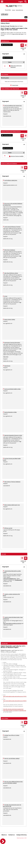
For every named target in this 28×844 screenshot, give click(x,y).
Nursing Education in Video (10, 412)
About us (4, 835)
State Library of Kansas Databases (12, 481)
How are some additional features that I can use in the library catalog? (13, 782)
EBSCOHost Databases (9, 250)
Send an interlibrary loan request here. (13, 105)
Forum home (15, 85)
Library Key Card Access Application (16, 66)
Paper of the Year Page (17, 34)
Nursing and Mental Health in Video (12, 389)
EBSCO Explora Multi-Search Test (12, 505)
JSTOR (5, 296)
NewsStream (7, 365)
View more (5, 356)
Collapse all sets (23, 48)
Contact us (11, 835)
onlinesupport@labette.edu (9, 578)
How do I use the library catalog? (11, 758)
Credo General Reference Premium (12, 226)
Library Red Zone (19, 10)
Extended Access (5, 41)
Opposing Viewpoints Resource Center (13, 435)
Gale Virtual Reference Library (11, 273)
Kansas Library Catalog (9, 319)
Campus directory (21, 835)
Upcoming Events (5, 20)
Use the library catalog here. (10, 180)
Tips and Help (4, 643)
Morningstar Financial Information (12, 342)
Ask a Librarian (4, 74)
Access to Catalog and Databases (9, 163)
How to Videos (4, 718)
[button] (7, 45)
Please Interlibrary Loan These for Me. (10, 88)
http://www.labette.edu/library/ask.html (12, 623)
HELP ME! (3, 554)
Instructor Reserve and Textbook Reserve (11, 131)
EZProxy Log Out (8, 528)
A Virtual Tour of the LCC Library (11, 735)
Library (13, 10)
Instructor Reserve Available (17, 156)
